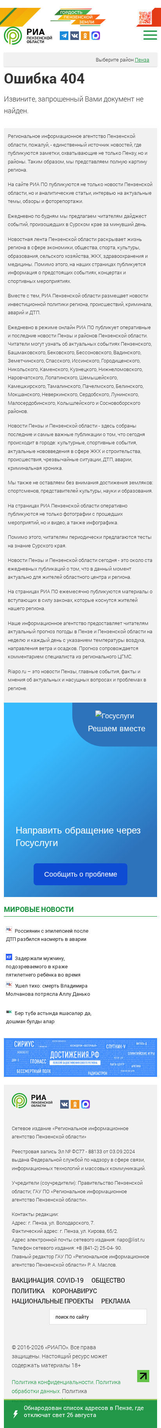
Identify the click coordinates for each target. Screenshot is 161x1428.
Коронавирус (74, 1291)
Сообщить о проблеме (80, 874)
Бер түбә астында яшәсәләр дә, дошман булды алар (48, 1017)
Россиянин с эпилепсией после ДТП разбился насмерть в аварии (47, 935)
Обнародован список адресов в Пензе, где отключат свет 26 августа (84, 1411)
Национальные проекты (52, 1301)
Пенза (142, 59)
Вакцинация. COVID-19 (48, 1280)
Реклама (115, 1301)
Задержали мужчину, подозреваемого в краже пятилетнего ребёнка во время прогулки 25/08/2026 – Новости (44, 970)
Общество (108, 1280)
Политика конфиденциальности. (53, 1382)
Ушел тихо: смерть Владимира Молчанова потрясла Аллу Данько (48, 990)
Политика (28, 1291)
